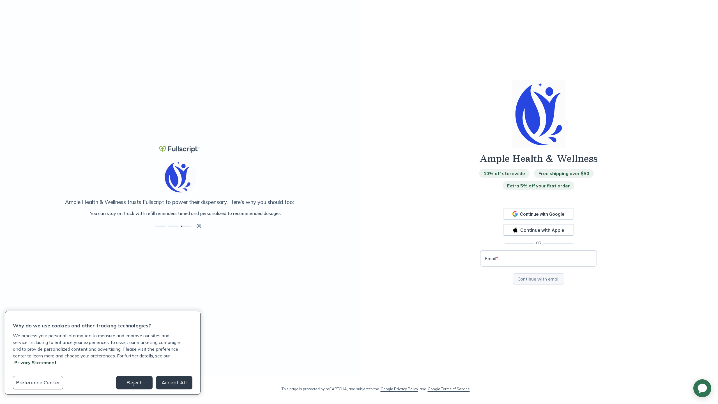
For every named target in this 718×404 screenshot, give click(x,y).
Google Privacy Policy (399, 389)
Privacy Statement (35, 362)
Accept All (174, 382)
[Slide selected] (186, 226)
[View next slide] (160, 226)
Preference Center (38, 382)
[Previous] (31, 213)
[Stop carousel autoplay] (199, 226)
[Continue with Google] (538, 213)
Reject (134, 382)
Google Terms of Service (449, 389)
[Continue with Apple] (538, 229)
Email (491, 258)
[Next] (327, 213)
